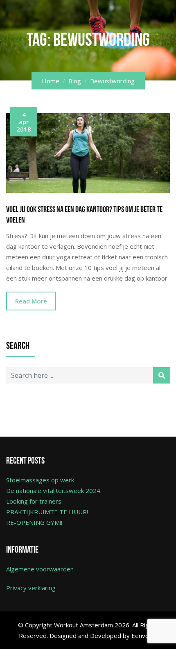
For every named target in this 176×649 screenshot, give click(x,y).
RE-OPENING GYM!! (34, 522)
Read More (31, 301)
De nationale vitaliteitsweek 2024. (54, 490)
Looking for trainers (33, 501)
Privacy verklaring (31, 588)
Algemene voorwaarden (40, 569)
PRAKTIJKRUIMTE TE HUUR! (47, 512)
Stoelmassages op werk (40, 480)
